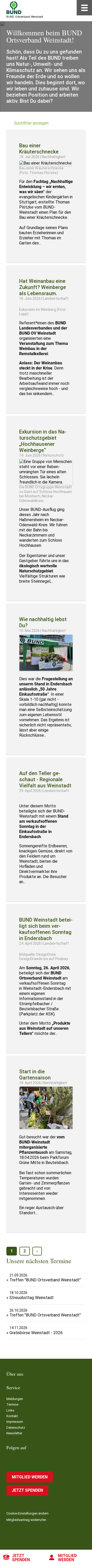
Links (10, 1410)
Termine (12, 1404)
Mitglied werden (67, 1557)
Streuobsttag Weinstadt (31, 1297)
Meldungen (14, 1399)
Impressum (14, 1422)
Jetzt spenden (21, 1557)
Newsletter (14, 1433)
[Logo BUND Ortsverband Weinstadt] (13, 7)
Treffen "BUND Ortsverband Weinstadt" (45, 1280)
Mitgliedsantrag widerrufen (26, 1520)
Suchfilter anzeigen (31, 123)
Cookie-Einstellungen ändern (27, 1513)
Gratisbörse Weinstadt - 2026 (36, 1332)
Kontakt (12, 1416)
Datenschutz (15, 1427)
